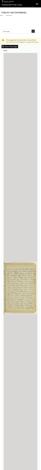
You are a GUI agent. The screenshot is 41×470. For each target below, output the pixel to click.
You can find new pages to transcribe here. (22, 42)
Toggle (33, 31)
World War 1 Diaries (12, 15)
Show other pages (11, 46)
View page (7, 31)
